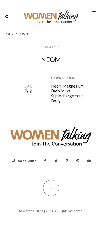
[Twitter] (55, 160)
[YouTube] (89, 160)
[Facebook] (45, 160)
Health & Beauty (63, 78)
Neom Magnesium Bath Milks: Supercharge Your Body (67, 93)
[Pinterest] (77, 160)
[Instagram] (66, 160)
